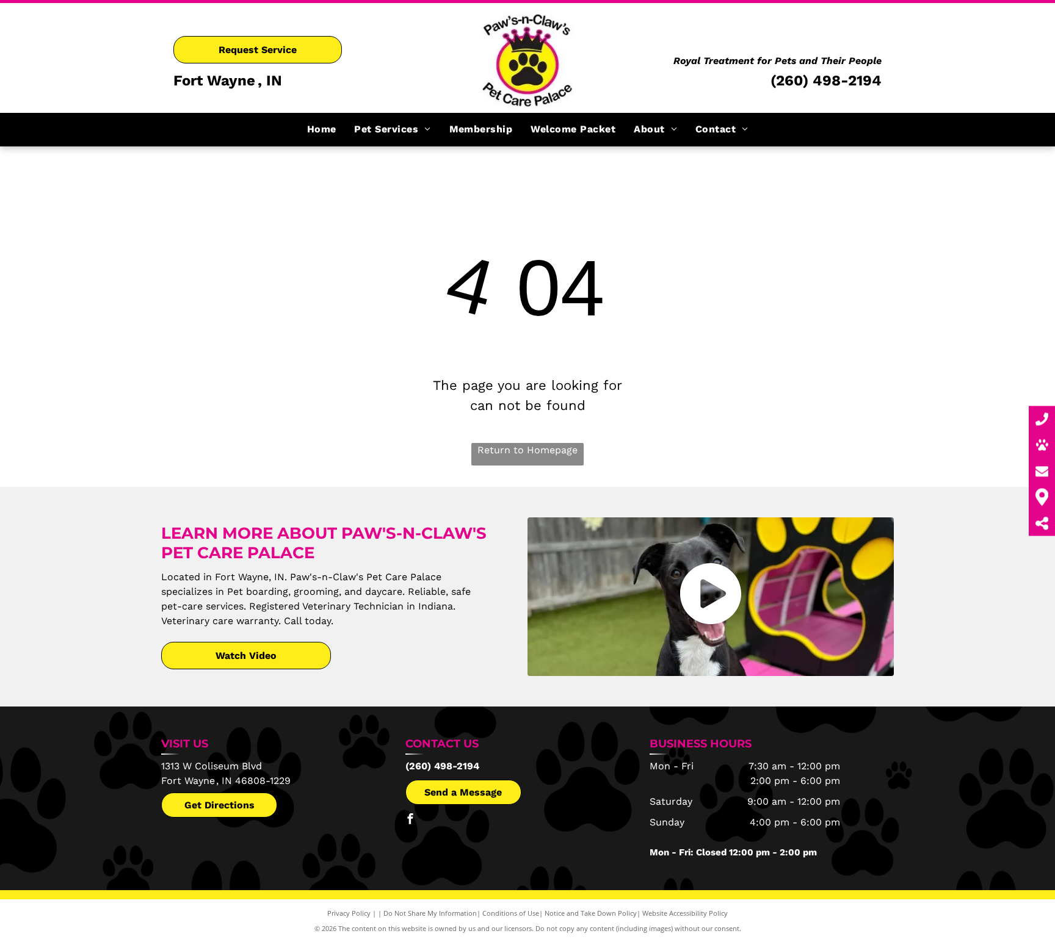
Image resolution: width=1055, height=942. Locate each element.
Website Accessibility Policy (685, 913)
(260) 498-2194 (826, 80)
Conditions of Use (510, 913)
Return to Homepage (527, 450)
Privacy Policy (349, 913)
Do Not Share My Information (430, 913)
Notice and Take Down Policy (591, 913)
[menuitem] (322, 129)
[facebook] (410, 820)
